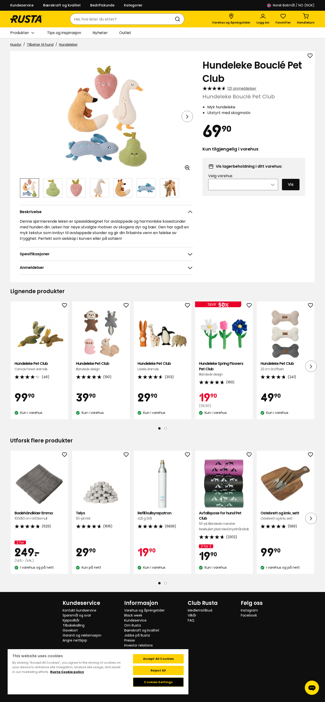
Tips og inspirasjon (64, 32)
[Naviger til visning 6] (146, 187)
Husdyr (15, 44)
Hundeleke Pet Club (31, 366)
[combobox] (122, 19)
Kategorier (133, 5)
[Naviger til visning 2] (52, 187)
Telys (83, 516)
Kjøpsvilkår (71, 620)
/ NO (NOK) (294, 5)
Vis (291, 184)
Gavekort (70, 630)
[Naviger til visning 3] (76, 187)
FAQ (191, 620)
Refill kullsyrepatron (154, 516)
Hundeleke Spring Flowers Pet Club (221, 369)
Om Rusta (132, 625)
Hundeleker (68, 44)
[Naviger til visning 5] (122, 187)
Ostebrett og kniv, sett (280, 516)
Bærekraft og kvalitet (62, 5)
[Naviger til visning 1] (29, 187)
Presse (129, 640)
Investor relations (138, 645)
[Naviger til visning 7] (169, 187)
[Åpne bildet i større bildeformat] (187, 167)
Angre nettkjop (75, 640)
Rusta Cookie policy (67, 672)
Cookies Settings (158, 682)
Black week (133, 615)
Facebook (249, 615)
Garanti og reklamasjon (82, 635)
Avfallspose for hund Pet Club (224, 521)
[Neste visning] (187, 116)
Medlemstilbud (200, 610)
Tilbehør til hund (40, 44)
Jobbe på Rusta (137, 635)
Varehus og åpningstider (144, 610)
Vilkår (192, 615)
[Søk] (178, 19)
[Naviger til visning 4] (99, 187)
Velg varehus (220, 176)
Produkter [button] (19, 32)
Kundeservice (22, 5)
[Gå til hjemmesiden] (26, 19)
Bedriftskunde (102, 5)
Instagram (249, 610)
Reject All (158, 670)
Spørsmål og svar (77, 615)
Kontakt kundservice (79, 610)
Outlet (125, 32)
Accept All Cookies (158, 659)
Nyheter (100, 32)
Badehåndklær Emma (34, 516)
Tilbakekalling (73, 625)
